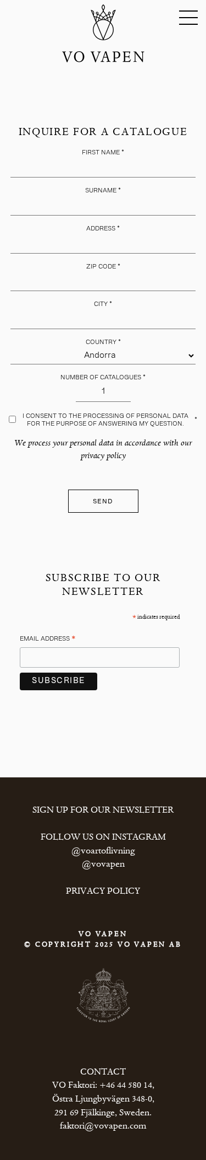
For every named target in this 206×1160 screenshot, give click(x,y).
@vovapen (103, 864)
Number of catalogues (103, 377)
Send (103, 501)
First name (103, 152)
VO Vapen (103, 22)
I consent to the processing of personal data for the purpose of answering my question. (110, 420)
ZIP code (103, 267)
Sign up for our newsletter (103, 810)
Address (103, 228)
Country (103, 342)
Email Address (48, 641)
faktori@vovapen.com (103, 1126)
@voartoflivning (103, 851)
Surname (103, 190)
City (103, 304)
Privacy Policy (103, 891)
